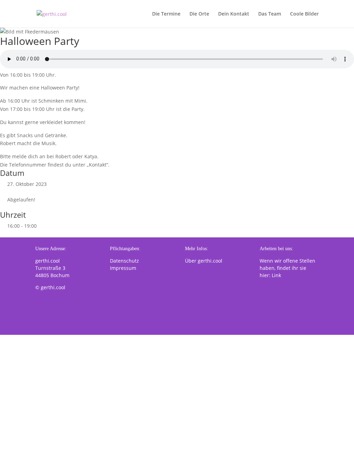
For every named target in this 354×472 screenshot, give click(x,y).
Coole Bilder (304, 14)
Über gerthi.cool (203, 260)
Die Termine (166, 14)
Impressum (123, 268)
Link (276, 275)
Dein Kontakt (233, 14)
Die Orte (199, 14)
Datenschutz (124, 260)
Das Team (269, 14)
